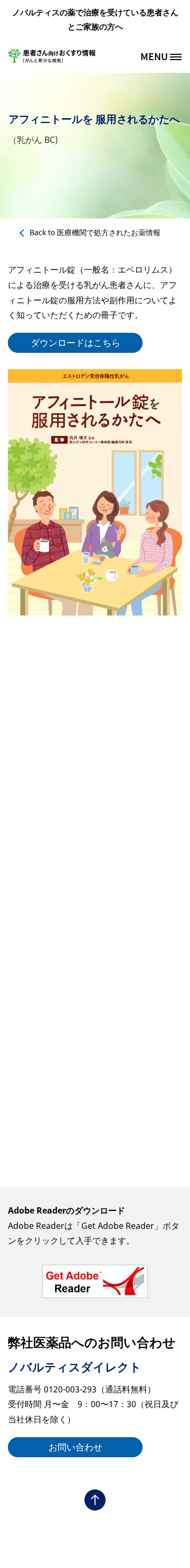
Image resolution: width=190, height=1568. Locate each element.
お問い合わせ (75, 1447)
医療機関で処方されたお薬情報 (95, 232)
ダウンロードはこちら (75, 342)
